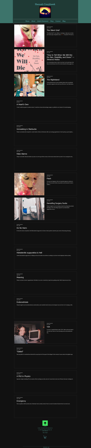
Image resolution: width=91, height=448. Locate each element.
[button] (45, 437)
